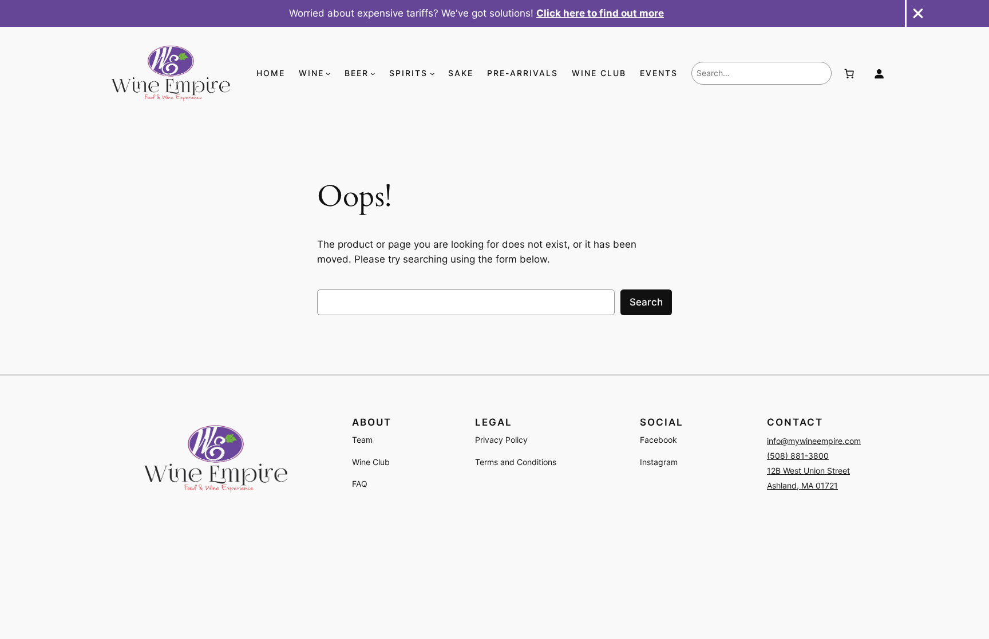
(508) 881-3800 (798, 456)
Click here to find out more (600, 13)
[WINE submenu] (328, 73)
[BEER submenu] (372, 73)
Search (646, 302)
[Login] (879, 73)
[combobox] (761, 73)
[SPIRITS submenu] (432, 73)
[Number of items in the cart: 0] (849, 73)
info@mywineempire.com (814, 441)
